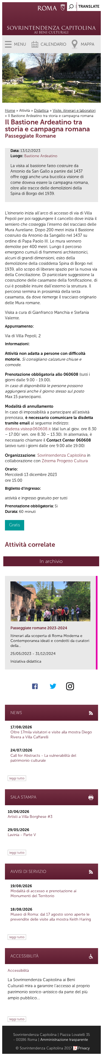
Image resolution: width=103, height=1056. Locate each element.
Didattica (41, 110)
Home (10, 110)
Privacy (84, 1048)
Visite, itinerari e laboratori (74, 110)
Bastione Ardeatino (40, 156)
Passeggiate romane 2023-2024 (38, 628)
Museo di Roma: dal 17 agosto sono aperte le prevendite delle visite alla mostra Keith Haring (50, 917)
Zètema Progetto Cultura (65, 460)
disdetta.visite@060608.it (28, 428)
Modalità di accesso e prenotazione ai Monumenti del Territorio (43, 893)
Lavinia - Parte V (22, 834)
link (93, 663)
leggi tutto (16, 778)
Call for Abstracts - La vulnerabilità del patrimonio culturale (43, 758)
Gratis (14, 524)
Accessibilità (18, 970)
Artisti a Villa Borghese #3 (30, 816)
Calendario (53, 44)
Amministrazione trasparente (64, 1040)
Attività (24, 110)
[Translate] (83, 5)
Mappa (87, 44)
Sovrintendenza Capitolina (61, 455)
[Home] (51, 22)
